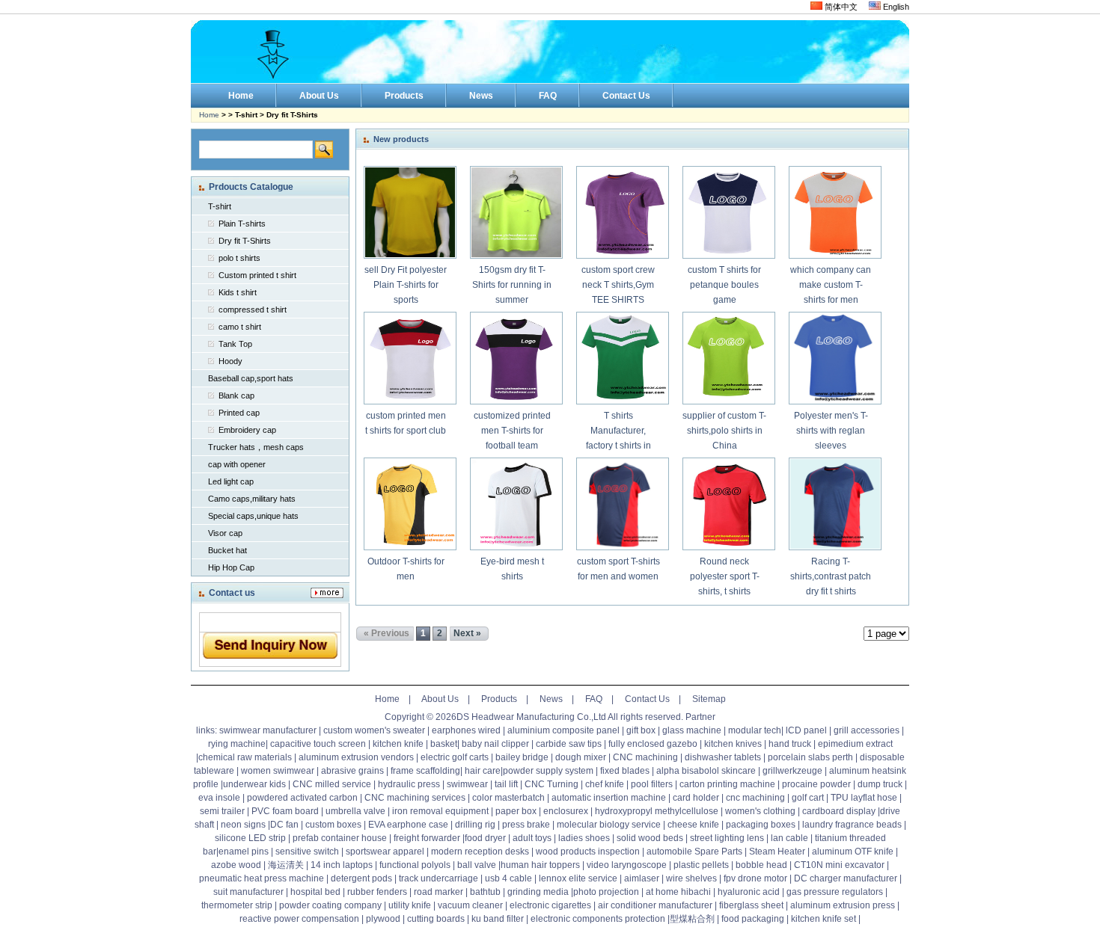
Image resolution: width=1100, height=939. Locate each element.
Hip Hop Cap (231, 567)
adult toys (532, 838)
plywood (382, 919)
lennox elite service (578, 878)
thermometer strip (236, 905)
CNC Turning (551, 784)
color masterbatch (508, 797)
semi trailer (222, 811)
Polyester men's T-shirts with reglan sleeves (831, 430)
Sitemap (709, 699)
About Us (440, 699)
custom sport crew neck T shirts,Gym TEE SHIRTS (618, 285)
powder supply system (548, 771)
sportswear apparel (385, 851)
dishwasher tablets (723, 757)
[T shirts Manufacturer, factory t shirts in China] (621, 358)
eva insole (219, 797)
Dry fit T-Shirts (245, 240)
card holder (696, 797)
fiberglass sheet (751, 905)
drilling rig (475, 824)
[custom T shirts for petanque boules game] (728, 212)
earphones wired (466, 730)
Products (499, 699)
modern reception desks (480, 851)
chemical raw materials (245, 757)
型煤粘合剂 (692, 919)
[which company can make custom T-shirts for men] (834, 212)
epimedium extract (855, 744)
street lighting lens (727, 838)
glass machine (691, 730)
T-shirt (219, 206)
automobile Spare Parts (694, 851)
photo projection (606, 892)
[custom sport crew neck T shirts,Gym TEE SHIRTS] (621, 212)
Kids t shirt (238, 292)
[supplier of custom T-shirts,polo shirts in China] (728, 358)
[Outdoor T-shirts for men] (409, 504)
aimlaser (641, 878)
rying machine (237, 744)
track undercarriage (438, 878)
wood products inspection (588, 851)
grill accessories (866, 730)
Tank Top (235, 343)
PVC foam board (285, 811)
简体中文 (840, 6)
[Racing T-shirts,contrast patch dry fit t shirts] (834, 504)
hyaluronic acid (749, 892)
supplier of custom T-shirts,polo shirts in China (724, 430)
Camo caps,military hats (252, 498)
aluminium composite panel (563, 730)
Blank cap (236, 395)
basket (443, 744)
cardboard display (839, 811)
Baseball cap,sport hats (250, 378)
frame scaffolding (425, 771)
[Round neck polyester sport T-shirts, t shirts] (728, 504)
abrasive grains (352, 771)
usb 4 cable (508, 878)
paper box (516, 811)
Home (209, 115)
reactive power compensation (299, 919)
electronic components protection (598, 919)
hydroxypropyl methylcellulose (656, 811)
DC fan (284, 824)
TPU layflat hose (864, 797)
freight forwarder (427, 838)
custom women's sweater (374, 730)
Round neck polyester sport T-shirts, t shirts (725, 576)
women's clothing (760, 811)
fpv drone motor (755, 878)
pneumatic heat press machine (261, 878)
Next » (467, 633)
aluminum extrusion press (842, 905)
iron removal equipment (440, 811)
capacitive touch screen (318, 744)
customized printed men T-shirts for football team (512, 430)
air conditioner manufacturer (655, 905)
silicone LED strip (250, 838)
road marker (438, 892)
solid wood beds (650, 838)
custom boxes (333, 824)
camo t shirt (240, 326)
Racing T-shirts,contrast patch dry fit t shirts (830, 576)
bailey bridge (522, 757)
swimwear (467, 784)
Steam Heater (777, 851)
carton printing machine (727, 784)
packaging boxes (760, 824)
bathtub (485, 892)
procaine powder (816, 784)
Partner (700, 717)
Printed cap (239, 412)
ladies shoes (584, 838)
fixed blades (625, 771)
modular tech (754, 730)
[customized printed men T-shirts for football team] (515, 358)
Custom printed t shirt (257, 275)
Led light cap (231, 481)
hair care (483, 771)
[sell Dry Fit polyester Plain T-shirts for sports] (409, 212)
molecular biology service (609, 824)
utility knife (409, 905)
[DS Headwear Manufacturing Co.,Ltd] (550, 51)
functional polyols (414, 865)
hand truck (790, 744)
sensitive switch (307, 851)
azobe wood (236, 865)
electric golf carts (455, 757)
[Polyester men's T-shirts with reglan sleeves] (834, 358)
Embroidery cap (247, 429)
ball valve (476, 865)
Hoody (230, 361)
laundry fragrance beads (852, 824)
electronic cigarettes (550, 905)
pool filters (652, 784)
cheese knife (693, 824)
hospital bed (315, 892)
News (551, 699)
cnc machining (755, 797)
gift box (641, 730)
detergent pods (361, 878)
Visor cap (225, 533)
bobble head (761, 865)
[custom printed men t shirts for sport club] (409, 358)
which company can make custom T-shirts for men (830, 285)
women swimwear (277, 771)
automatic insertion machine (608, 797)
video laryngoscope (627, 865)
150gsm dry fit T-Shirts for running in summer (511, 285)
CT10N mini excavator (839, 865)
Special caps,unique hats (253, 515)
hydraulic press (409, 784)
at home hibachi (678, 892)
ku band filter (497, 919)
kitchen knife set (823, 919)
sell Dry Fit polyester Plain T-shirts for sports (405, 285)
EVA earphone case (408, 824)
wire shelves (691, 878)
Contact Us (647, 699)
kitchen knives (733, 744)
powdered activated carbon (302, 797)
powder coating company (330, 905)
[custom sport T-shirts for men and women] (621, 504)
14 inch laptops (342, 865)
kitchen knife (398, 744)
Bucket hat (227, 550)
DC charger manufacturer (845, 878)
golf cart (808, 797)
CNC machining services (414, 797)
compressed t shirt (253, 309)
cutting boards (436, 919)
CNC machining (645, 757)
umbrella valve (355, 811)
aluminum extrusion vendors (356, 757)
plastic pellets (701, 865)
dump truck (880, 784)
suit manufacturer (248, 892)
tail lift (506, 784)
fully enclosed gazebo (652, 744)
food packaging (752, 919)
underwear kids (254, 784)
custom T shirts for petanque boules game (724, 285)
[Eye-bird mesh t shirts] (515, 504)
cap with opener (237, 464)
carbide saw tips (569, 744)
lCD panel (806, 730)
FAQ (593, 699)
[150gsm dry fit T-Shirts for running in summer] (515, 212)
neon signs (243, 824)
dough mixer (580, 757)
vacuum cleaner (470, 905)
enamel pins (244, 851)
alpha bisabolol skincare (706, 771)
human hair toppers (540, 865)
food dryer (485, 838)
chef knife (604, 784)
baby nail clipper (495, 744)
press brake (526, 824)
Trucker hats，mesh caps (256, 447)
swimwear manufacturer (268, 730)
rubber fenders (377, 892)
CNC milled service (332, 784)
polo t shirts (239, 257)
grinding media (538, 892)
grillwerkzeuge (792, 771)
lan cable (789, 838)
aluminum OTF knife (852, 851)
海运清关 (286, 865)
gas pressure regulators (834, 892)
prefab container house (340, 838)
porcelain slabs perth (810, 757)
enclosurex (565, 811)
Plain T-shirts (242, 223)
